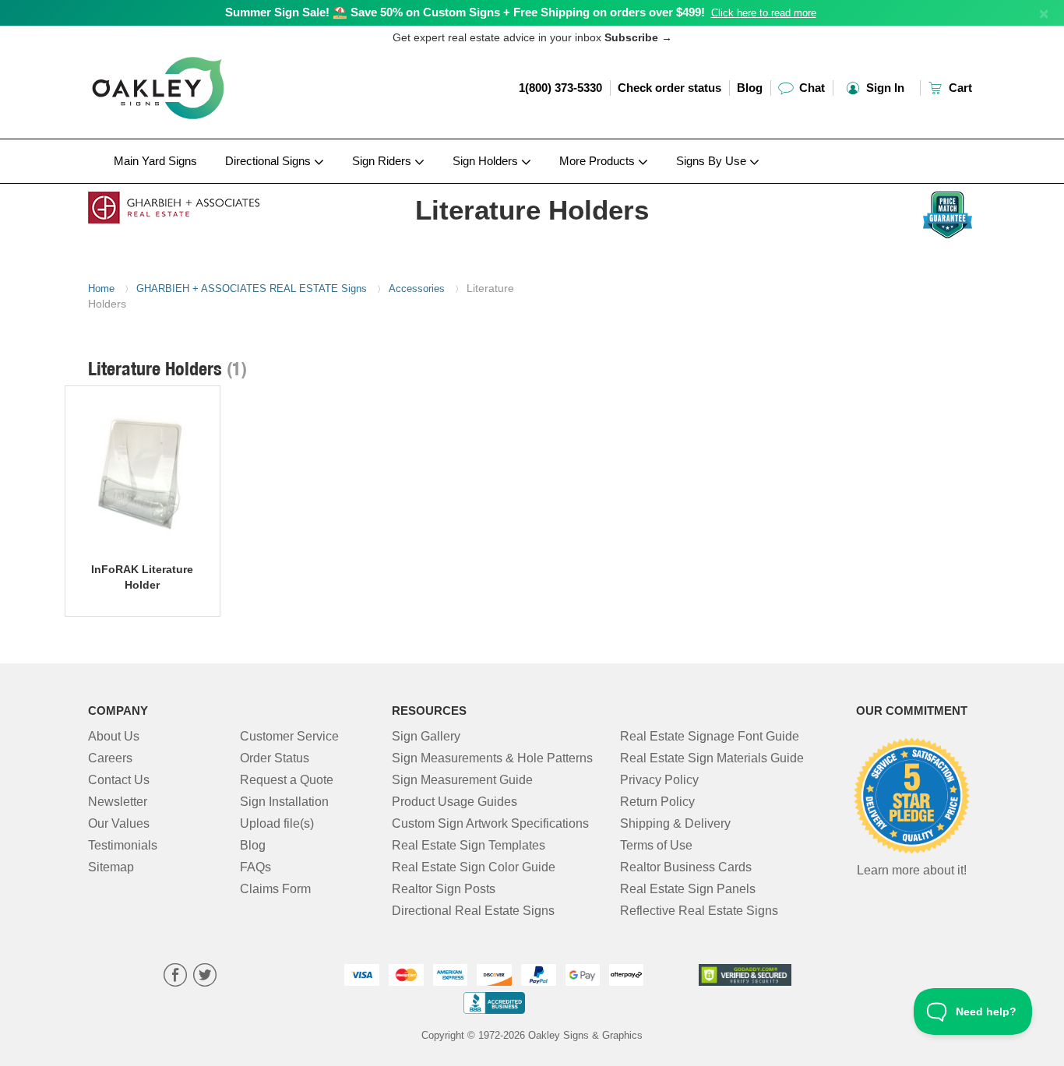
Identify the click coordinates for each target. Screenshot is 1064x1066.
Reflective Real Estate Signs (699, 910)
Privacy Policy (659, 779)
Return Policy (657, 801)
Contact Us (119, 779)
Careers (110, 758)
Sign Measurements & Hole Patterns (492, 758)
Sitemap (111, 867)
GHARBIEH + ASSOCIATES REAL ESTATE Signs (251, 288)
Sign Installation (284, 801)
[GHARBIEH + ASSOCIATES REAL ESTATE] (190, 203)
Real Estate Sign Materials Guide (712, 758)
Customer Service (289, 736)
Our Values (119, 823)
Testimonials (122, 845)
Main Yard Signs (155, 160)
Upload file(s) (277, 823)
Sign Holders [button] (487, 160)
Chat (810, 87)
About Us (113, 736)
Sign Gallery (426, 736)
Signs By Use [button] (712, 160)
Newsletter (117, 801)
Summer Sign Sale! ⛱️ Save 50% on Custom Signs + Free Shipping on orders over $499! (465, 12)
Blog (750, 87)
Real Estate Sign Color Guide (473, 867)
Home (101, 288)
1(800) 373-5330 (560, 87)
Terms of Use (656, 845)
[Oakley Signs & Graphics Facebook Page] (175, 976)
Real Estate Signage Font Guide (709, 736)
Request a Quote (286, 779)
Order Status (274, 758)
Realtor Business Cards (686, 867)
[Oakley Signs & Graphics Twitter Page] (205, 976)
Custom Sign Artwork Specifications (490, 823)
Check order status (669, 87)
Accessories (417, 288)
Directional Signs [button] (269, 160)
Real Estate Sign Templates (468, 845)
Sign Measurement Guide (462, 779)
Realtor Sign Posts (443, 888)
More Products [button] (598, 160)
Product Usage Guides (454, 801)
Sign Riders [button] (383, 160)
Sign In (883, 87)
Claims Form (275, 888)
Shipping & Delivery (675, 823)
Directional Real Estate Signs (473, 910)
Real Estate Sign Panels (688, 888)
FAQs (255, 867)
